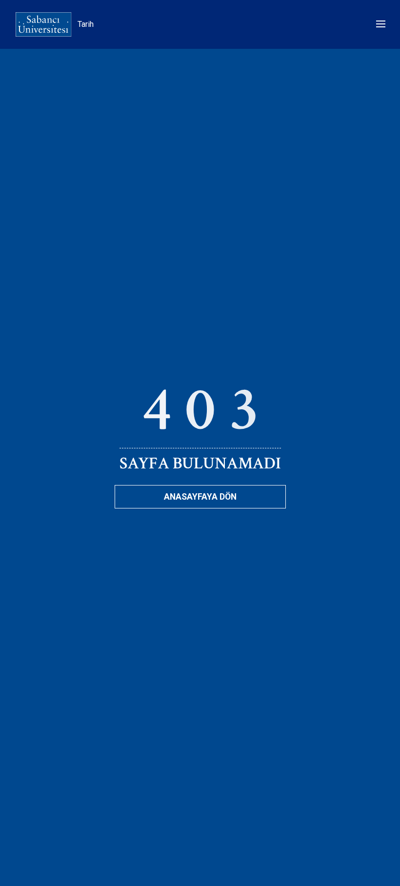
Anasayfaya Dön (200, 497)
